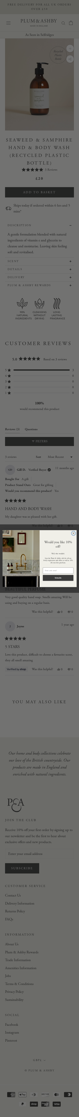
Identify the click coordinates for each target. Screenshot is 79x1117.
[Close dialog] (73, 533)
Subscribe (58, 578)
